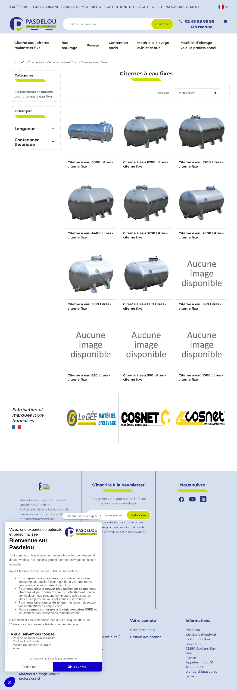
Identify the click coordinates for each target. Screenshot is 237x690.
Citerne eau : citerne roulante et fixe (52, 62)
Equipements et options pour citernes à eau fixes (34, 94)
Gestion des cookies (145, 637)
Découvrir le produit (90, 137)
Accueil (18, 62)
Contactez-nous (142, 630)
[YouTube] (192, 499)
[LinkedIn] (203, 499)
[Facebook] (181, 499)
